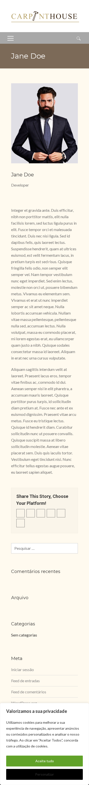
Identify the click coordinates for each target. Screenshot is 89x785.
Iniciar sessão (22, 669)
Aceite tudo (44, 761)
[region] (44, 744)
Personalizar (44, 774)
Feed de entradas (25, 680)
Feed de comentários (28, 691)
